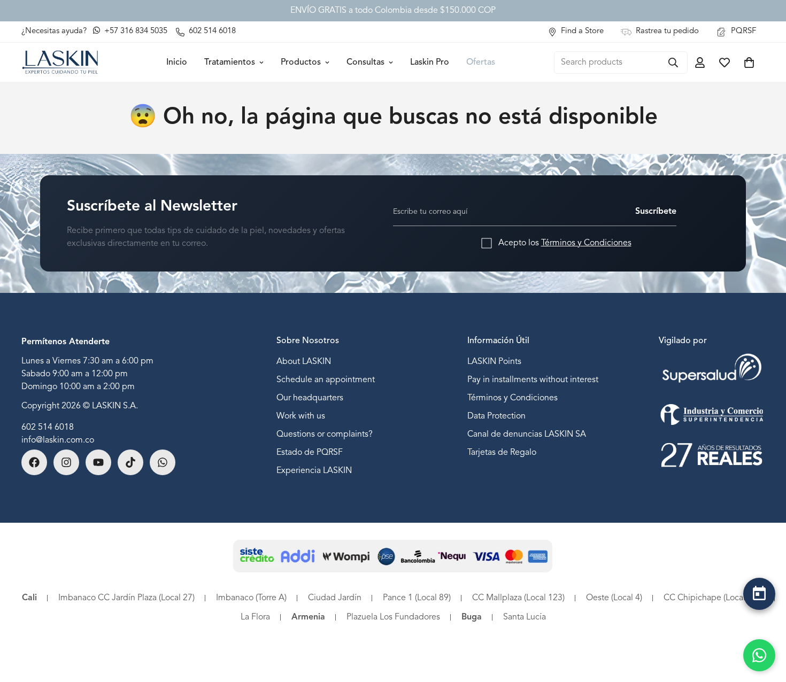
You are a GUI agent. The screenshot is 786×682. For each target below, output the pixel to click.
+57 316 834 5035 (134, 31)
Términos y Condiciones (586, 243)
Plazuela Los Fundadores (393, 617)
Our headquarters (309, 398)
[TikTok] (130, 462)
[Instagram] (66, 462)
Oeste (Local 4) (614, 598)
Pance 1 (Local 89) (417, 598)
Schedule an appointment (325, 380)
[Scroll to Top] (759, 621)
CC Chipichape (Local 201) (714, 598)
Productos (301, 62)
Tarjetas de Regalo (501, 452)
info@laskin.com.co (57, 440)
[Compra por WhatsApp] (759, 655)
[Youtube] (98, 462)
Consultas (365, 62)
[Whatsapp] (162, 462)
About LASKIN (303, 362)
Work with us (300, 416)
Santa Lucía (524, 617)
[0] (749, 62)
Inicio (176, 62)
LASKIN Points (494, 362)
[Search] (673, 62)
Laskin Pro (429, 62)
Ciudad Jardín (334, 598)
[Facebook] (34, 462)
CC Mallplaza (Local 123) (518, 598)
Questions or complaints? (324, 434)
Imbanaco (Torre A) (251, 598)
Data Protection (496, 416)
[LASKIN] (60, 62)
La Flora (255, 617)
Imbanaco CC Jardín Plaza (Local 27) (126, 598)
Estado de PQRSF (309, 452)
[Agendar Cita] (759, 594)
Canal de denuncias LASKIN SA (526, 434)
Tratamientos (229, 62)
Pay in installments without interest (532, 380)
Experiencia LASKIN (314, 471)
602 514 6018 (47, 427)
